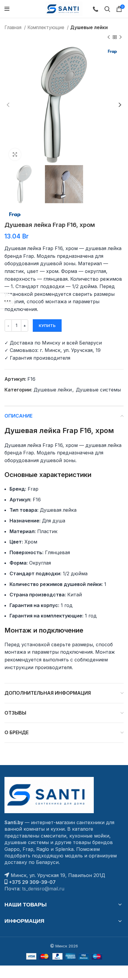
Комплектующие (46, 27)
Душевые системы (98, 390)
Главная (13, 27)
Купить (47, 325)
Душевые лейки (89, 27)
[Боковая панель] (7, 300)
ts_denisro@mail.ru (43, 889)
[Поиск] (107, 9)
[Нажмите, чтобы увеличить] (15, 154)
